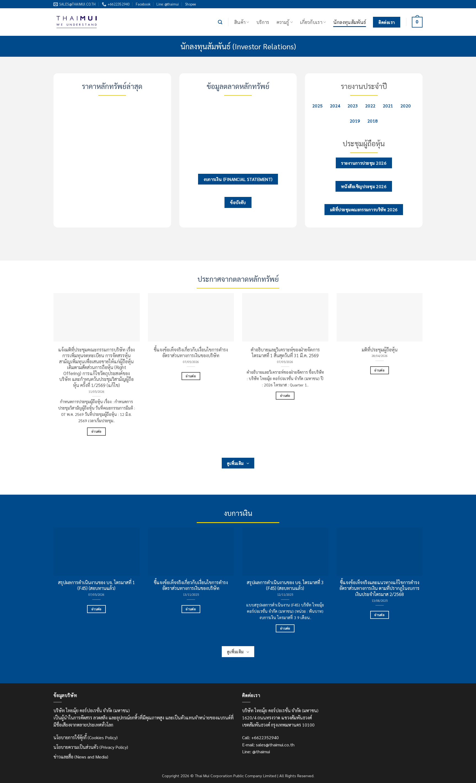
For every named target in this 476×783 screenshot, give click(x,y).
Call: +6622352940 (260, 737)
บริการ (262, 22)
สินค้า (239, 22)
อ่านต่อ (96, 431)
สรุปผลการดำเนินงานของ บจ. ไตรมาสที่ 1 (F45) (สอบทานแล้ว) (96, 585)
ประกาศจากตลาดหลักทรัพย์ (238, 278)
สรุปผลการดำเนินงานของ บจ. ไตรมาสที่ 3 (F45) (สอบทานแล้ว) (285, 585)
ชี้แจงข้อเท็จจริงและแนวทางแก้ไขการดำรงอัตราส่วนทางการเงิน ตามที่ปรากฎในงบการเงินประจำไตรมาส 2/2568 (379, 588)
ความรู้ (283, 22)
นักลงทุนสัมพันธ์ (349, 22)
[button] (220, 22)
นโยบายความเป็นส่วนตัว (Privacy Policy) (90, 747)
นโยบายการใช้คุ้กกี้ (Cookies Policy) (85, 737)
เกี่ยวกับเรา (311, 22)
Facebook (143, 4)
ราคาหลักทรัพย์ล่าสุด (112, 86)
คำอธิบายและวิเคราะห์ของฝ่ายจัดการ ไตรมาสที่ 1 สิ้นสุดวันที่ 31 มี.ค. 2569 (285, 353)
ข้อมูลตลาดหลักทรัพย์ (238, 86)
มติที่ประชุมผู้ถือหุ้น (379, 350)
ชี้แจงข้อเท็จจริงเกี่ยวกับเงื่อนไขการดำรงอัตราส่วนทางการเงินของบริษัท (191, 353)
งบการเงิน (238, 513)
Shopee (190, 4)
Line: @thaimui (167, 4)
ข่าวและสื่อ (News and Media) (80, 757)
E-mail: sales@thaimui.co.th (268, 744)
